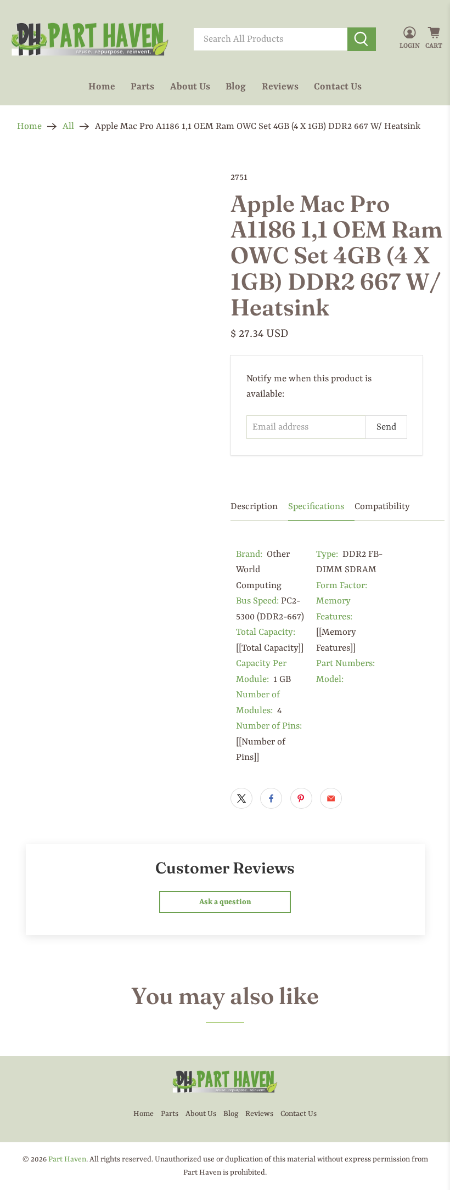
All (68, 126)
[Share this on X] (241, 798)
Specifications (316, 506)
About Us (190, 86)
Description (254, 506)
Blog (236, 86)
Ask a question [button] (225, 902)
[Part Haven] (90, 39)
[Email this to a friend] (331, 798)
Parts (142, 86)
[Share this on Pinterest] (301, 798)
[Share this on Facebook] (271, 798)
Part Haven (67, 1159)
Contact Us (338, 86)
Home (101, 86)
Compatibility (382, 506)
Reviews (280, 86)
